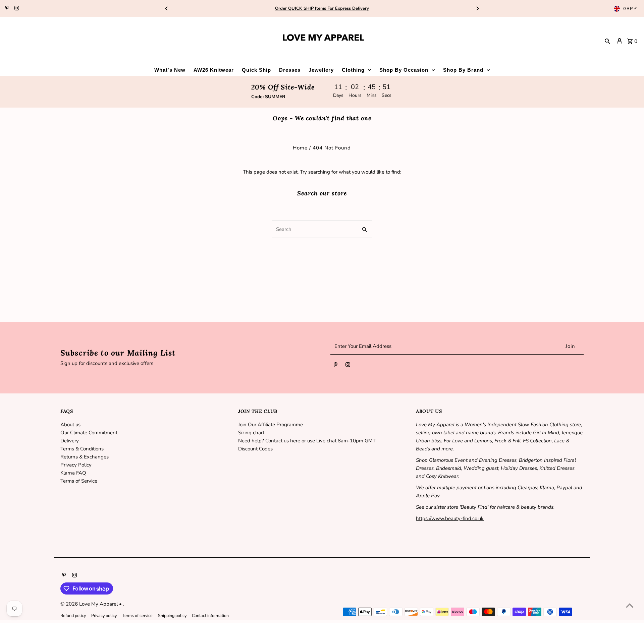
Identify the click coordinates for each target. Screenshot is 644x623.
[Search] (607, 41)
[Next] (477, 8)
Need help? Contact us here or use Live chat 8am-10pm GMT (307, 440)
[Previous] (167, 8)
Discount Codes (255, 448)
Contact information (210, 615)
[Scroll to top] (629, 605)
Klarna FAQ (73, 473)
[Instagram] (16, 8)
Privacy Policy (76, 464)
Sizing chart (251, 432)
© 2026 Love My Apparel (89, 604)
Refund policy (73, 615)
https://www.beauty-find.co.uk (450, 518)
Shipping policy (172, 615)
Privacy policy (104, 615)
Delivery (69, 440)
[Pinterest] (6, 8)
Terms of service (137, 615)
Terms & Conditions (82, 448)
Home (300, 147)
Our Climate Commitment (88, 432)
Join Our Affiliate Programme (270, 424)
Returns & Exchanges (84, 456)
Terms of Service (78, 481)
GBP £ (630, 9)
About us (70, 424)
